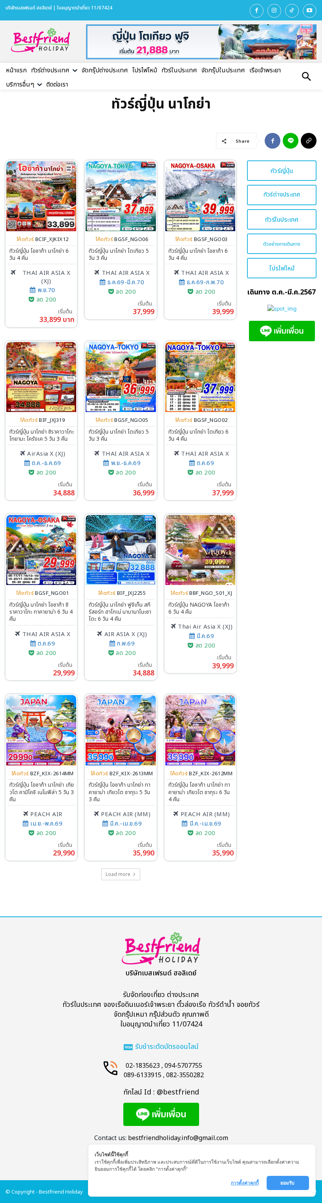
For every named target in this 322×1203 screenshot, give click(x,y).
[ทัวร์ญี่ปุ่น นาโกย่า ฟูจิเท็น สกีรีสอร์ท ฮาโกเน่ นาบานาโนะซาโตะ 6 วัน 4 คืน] (121, 550)
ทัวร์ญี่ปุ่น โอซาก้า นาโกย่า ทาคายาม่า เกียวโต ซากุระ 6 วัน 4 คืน (199, 792)
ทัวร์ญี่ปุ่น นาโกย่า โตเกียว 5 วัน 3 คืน (119, 254)
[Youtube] (310, 11)
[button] (306, 77)
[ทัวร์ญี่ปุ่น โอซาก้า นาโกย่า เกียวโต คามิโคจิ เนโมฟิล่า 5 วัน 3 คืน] (41, 730)
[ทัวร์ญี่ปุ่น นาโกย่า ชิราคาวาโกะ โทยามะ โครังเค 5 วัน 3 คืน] (41, 377)
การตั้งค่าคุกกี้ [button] (245, 1183)
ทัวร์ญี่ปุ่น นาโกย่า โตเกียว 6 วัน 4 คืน (198, 435)
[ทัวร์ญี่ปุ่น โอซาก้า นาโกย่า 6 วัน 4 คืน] (41, 196)
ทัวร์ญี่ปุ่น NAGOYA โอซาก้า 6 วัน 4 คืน (198, 608)
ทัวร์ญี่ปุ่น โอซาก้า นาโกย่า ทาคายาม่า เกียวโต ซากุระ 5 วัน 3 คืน (119, 792)
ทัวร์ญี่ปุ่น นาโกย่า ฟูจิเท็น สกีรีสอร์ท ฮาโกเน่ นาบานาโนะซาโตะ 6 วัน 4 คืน (120, 612)
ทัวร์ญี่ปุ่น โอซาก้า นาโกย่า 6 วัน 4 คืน (39, 254)
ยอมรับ (288, 1183)
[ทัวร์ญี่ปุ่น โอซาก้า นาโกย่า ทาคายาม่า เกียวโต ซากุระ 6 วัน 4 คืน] (200, 730)
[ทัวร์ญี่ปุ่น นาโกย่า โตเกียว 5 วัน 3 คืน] (121, 196)
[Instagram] (274, 11)
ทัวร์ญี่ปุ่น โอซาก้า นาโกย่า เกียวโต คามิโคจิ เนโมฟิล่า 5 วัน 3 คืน (41, 792)
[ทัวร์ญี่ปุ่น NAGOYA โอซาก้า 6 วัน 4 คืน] (200, 550)
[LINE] (290, 141)
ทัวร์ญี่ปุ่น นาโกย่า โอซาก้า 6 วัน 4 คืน (198, 254)
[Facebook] (256, 11)
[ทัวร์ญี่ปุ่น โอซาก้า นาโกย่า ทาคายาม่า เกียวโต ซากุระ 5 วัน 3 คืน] (121, 730)
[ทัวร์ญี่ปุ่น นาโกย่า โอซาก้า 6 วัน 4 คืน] (200, 196)
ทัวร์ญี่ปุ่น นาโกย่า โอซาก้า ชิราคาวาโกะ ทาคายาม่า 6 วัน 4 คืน (41, 612)
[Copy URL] (309, 141)
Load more (118, 874)
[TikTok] (292, 11)
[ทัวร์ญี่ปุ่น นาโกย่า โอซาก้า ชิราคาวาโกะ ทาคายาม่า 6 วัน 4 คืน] (41, 550)
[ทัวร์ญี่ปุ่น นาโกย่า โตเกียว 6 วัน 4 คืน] (200, 377)
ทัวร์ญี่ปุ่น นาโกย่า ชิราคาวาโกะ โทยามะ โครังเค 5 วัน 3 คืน (41, 435)
